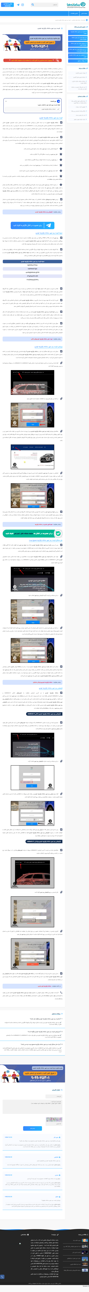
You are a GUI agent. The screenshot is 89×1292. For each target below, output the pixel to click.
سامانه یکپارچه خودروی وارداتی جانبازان (42, 682)
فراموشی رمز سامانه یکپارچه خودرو (43, 212)
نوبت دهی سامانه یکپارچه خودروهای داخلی (41, 339)
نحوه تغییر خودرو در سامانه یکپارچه (43, 524)
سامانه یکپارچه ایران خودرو (44, 986)
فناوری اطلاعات (74, 13)
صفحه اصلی (84, 13)
